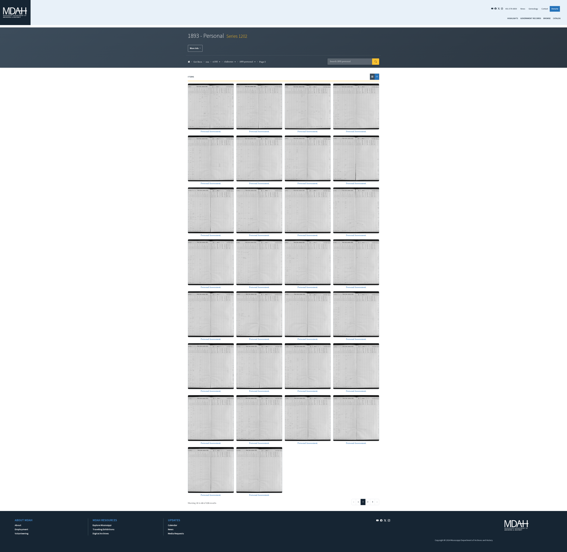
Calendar (172, 525)
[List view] (376, 77)
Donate (554, 9)
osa (207, 62)
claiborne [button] (229, 61)
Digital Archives (101, 533)
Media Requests (176, 533)
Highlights (512, 18)
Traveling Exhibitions (103, 529)
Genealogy (533, 9)
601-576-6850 (511, 9)
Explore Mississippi (102, 525)
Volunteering (21, 533)
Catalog (557, 18)
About (18, 525)
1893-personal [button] (246, 61)
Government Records (530, 18)
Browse (547, 18)
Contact (544, 9)
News (522, 9)
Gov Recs (197, 62)
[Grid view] (372, 77)
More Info (194, 48)
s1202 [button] (215, 61)
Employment (21, 529)
